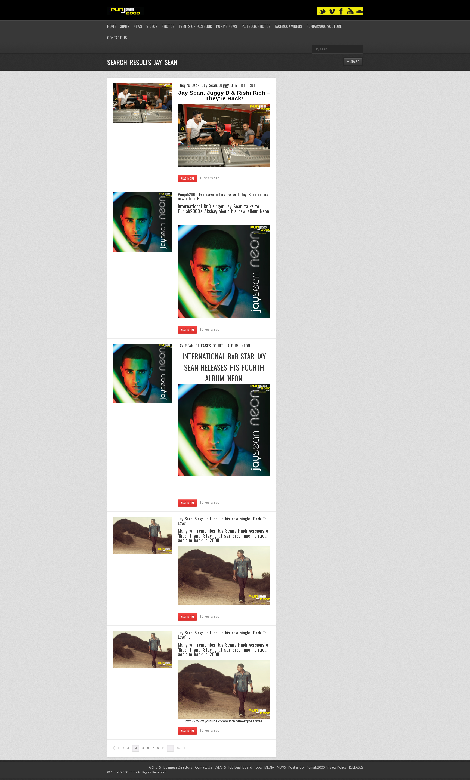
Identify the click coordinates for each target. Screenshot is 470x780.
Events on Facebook (195, 26)
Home (111, 26)
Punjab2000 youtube (324, 26)
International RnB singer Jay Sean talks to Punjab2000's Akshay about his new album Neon (223, 209)
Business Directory (177, 767)
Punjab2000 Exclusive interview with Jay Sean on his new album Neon (223, 196)
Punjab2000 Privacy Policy (326, 767)
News (138, 26)
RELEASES (356, 767)
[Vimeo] (332, 11)
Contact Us (117, 38)
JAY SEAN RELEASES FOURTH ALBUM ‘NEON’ (214, 345)
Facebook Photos (256, 26)
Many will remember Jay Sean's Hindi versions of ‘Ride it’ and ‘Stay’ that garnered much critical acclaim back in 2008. (224, 649)
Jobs (258, 767)
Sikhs (124, 26)
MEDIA (269, 767)
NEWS (281, 767)
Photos (168, 26)
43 (179, 747)
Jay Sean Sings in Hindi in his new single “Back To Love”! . (222, 634)
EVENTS (220, 767)
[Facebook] (341, 11)
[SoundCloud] (359, 11)
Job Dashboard (240, 767)
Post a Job (296, 767)
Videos (151, 26)
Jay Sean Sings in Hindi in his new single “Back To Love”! (222, 520)
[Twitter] (322, 11)
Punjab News (226, 26)
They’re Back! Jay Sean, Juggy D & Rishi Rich (217, 85)
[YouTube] (350, 11)
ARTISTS (155, 767)
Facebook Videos (288, 26)
